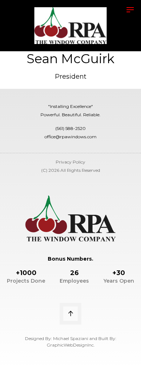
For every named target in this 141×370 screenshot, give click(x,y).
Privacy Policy (70, 162)
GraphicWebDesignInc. (71, 345)
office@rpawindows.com (70, 136)
